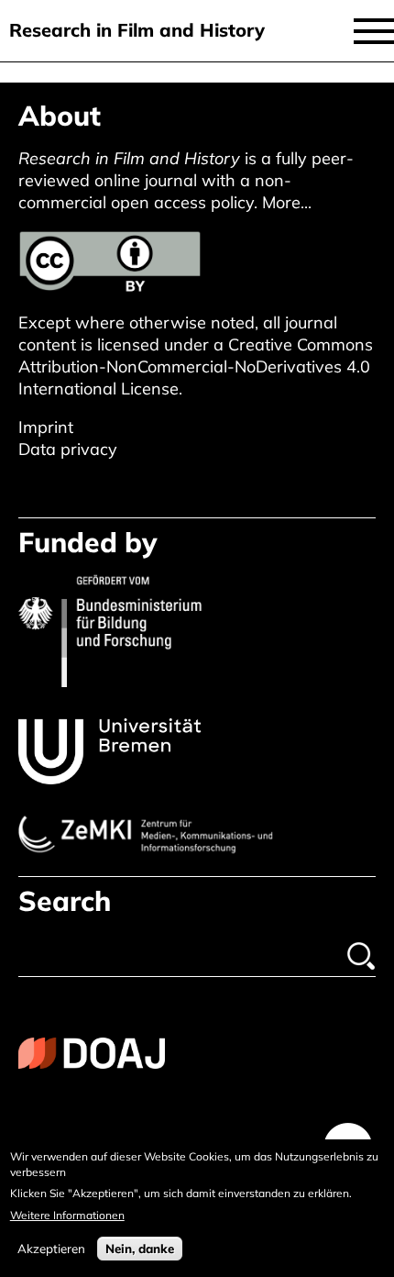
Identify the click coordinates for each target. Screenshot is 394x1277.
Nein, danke (139, 1248)
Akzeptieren (51, 1248)
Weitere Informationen (67, 1215)
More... (287, 202)
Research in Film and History (137, 29)
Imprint (45, 427)
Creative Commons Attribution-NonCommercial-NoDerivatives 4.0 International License (195, 366)
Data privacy (67, 449)
